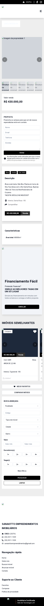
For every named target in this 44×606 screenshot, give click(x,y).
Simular (22, 307)
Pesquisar (22, 478)
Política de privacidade (10, 592)
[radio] (8, 454)
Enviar (22, 153)
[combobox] (22, 406)
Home (4, 558)
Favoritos (5, 585)
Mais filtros (22, 471)
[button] (4, 59)
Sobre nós (5, 561)
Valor (6, 440)
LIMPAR (22, 483)
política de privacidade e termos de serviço (21, 160)
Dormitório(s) (9, 450)
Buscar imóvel (7, 564)
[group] (22, 454)
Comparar (5, 588)
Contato (5, 571)
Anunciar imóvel (8, 568)
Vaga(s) (7, 460)
